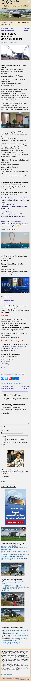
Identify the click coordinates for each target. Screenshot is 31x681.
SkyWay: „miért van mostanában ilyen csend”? (15, 636)
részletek (9, 374)
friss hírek (16, 374)
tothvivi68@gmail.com (7, 364)
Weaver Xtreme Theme (24, 679)
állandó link (19, 383)
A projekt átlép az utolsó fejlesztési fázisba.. (15, 587)
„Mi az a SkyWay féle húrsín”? (10, 546)
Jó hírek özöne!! (6, 590)
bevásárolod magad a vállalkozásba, (15, 346)
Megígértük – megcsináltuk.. (10, 589)
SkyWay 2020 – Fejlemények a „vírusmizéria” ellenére (15, 552)
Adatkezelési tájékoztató (7, 674)
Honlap (3, 436)
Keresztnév (5, 477)
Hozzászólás (5, 413)
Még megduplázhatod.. (19, 633)
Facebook (4, 367)
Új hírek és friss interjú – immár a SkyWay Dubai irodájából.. (14, 559)
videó (3, 171)
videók (23, 374)
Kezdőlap (4, 22)
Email (3, 482)
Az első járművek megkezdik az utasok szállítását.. (14, 582)
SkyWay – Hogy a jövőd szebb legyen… (15, 631)
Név (3, 427)
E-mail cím (5, 430)
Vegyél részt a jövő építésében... (13, 678)
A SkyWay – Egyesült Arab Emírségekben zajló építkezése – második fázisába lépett (15, 555)
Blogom (11, 22)
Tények (3, 374)
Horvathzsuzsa (6, 642)
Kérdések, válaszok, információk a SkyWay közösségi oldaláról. (14, 548)
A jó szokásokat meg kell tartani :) (12, 585)
